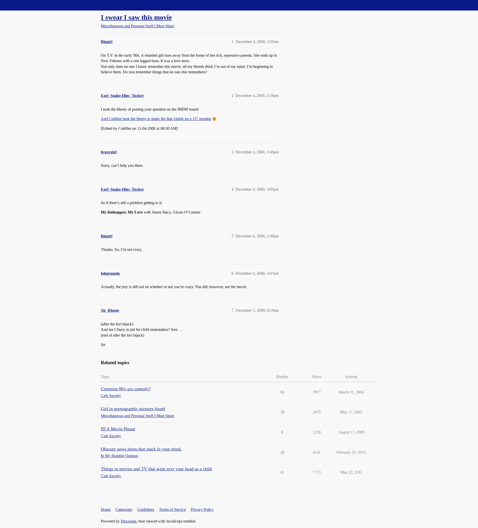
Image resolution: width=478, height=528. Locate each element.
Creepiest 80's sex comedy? (126, 388)
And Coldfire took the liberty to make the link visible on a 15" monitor (156, 119)
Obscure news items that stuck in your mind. (141, 448)
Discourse (128, 521)
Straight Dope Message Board (26, 5)
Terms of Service (172, 509)
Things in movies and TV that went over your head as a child (156, 468)
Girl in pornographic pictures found (133, 408)
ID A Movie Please (118, 428)
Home (106, 509)
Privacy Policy (202, 509)
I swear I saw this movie (136, 17)
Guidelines (145, 509)
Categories (124, 509)
